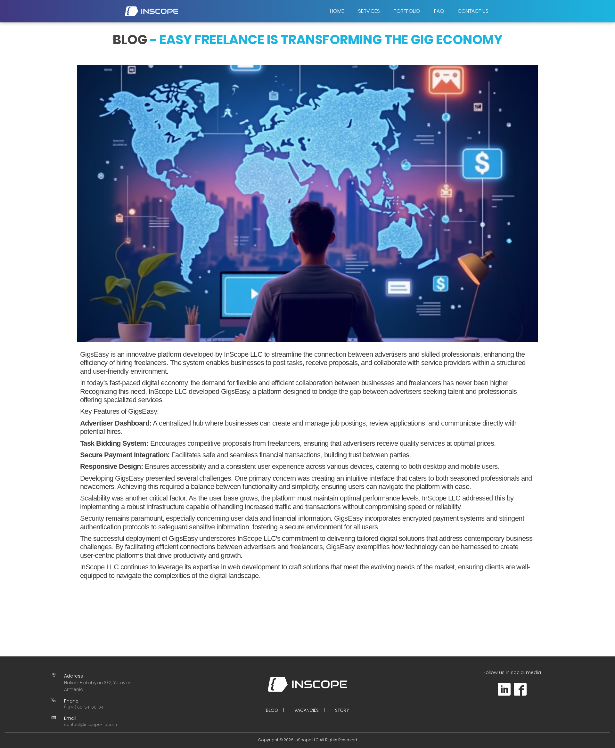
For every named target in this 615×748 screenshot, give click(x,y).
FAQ (439, 11)
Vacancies (306, 710)
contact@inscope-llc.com (90, 724)
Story (342, 710)
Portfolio (407, 11)
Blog (272, 710)
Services (369, 11)
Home (337, 11)
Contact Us (473, 11)
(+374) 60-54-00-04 (83, 707)
